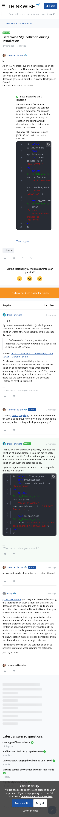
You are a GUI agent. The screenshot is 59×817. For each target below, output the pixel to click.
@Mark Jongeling (19, 415)
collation (8, 250)
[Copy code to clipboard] (48, 144)
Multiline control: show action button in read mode (28, 769)
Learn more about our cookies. (37, 796)
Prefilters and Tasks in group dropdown (23, 751)
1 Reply (6, 776)
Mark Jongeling (14, 314)
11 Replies (8, 746)
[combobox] (29, 14)
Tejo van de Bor (15, 55)
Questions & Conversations (19, 23)
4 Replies (7, 764)
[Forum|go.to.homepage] (23, 5)
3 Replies (7, 755)
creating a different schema (16, 742)
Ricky (9, 593)
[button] (3, 6)
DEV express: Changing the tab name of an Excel (27, 760)
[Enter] (5, 14)
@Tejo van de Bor (12, 599)
